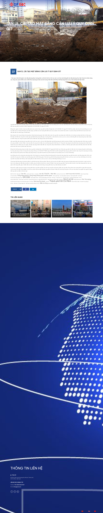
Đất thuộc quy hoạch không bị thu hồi (32, 183)
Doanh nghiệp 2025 (73, 175)
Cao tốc (23, 173)
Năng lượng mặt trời (77, 179)
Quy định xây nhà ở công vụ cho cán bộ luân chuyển (20, 181)
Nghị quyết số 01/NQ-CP (33, 179)
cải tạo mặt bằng (14, 175)
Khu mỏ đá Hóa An (66, 177)
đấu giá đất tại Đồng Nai (52, 183)
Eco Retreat (80, 175)
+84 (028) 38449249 (19, 484)
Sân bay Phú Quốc (39, 181)
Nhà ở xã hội (68, 179)
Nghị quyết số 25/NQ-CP (42, 179)
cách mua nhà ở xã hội (73, 173)
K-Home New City (59, 177)
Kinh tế (80, 177)
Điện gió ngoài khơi (21, 183)
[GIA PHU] (17, 4)
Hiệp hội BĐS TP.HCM (34, 177)
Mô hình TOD (26, 179)
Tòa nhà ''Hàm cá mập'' (76, 181)
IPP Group (53, 177)
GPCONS (26, 177)
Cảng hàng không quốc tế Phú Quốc (40, 175)
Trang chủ (8, 33)
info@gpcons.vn (17, 486)
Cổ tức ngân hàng (56, 175)
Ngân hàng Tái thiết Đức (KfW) (53, 179)
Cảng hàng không (23, 175)
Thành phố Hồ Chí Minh (60, 181)
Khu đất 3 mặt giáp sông (74, 177)
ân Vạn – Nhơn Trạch (14, 183)
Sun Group (31, 181)
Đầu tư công (44, 183)
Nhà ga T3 (61, 179)
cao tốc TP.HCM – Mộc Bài (47, 173)
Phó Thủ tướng (86, 179)
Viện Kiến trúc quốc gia (84, 181)
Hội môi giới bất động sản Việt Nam (45, 177)
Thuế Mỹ (47, 181)
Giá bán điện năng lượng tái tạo (16, 177)
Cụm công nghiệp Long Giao (65, 175)
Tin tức (13, 33)
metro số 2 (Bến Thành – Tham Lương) (17, 179)
